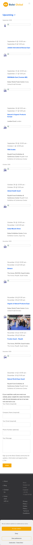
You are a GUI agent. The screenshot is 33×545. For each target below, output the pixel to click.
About (6, 481)
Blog (5, 485)
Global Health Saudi (14, 191)
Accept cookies (16, 528)
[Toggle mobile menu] (29, 3)
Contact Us (6, 491)
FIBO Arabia (11, 149)
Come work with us (6, 498)
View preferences (17, 538)
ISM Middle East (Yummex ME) (17, 77)
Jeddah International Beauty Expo (18, 48)
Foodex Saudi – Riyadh (15, 339)
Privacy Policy (19, 542)
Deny (16, 533)
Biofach (10, 268)
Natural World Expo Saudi (16, 379)
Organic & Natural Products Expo (18, 304)
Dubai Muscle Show (14, 229)
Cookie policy (12, 542)
